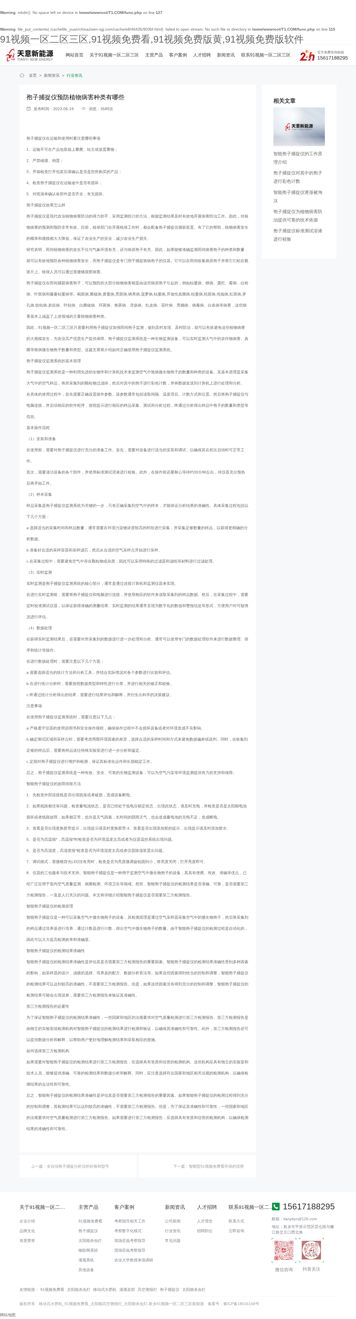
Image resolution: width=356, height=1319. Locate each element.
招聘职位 (204, 1231)
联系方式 (236, 1221)
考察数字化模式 (128, 1231)
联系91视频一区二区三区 (266, 55)
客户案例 (178, 55)
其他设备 (86, 1270)
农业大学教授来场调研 (133, 1260)
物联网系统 (88, 1250)
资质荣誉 (27, 1240)
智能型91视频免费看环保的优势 (216, 1166)
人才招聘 (202, 55)
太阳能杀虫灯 (90, 1240)
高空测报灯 (147, 1289)
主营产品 (154, 55)
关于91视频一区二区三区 (114, 55)
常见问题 (173, 1240)
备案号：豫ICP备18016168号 (233, 1303)
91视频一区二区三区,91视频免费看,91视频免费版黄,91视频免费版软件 (152, 39)
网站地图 (8, 1315)
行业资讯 (74, 75)
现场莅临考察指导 (129, 1240)
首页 (33, 75)
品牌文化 (27, 1231)
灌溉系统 (86, 1260)
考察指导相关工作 (129, 1221)
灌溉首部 (127, 1289)
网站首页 (74, 55)
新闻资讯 (226, 55)
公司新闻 (173, 1221)
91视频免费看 (90, 1221)
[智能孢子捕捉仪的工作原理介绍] (299, 126)
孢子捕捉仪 (36, 138)
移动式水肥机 (105, 1289)
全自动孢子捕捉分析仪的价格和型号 (78, 1166)
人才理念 (204, 1221)
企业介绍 (27, 1221)
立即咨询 (236, 1231)
